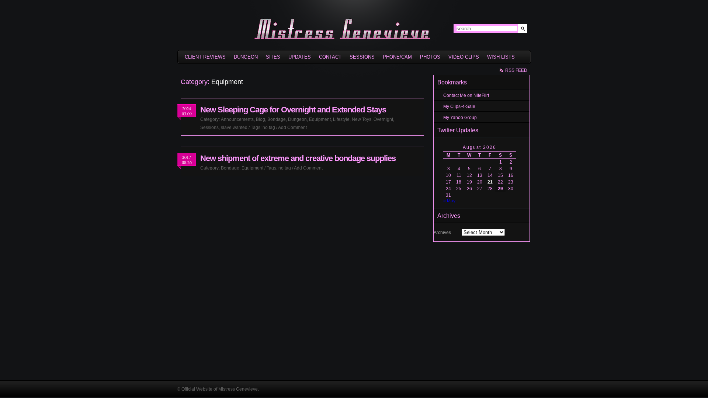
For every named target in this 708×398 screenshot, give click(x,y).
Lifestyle (341, 119)
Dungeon (246, 57)
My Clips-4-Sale (459, 106)
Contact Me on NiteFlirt (466, 95)
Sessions (362, 57)
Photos (430, 57)
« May (449, 200)
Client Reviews (205, 57)
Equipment (320, 119)
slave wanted (234, 127)
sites (273, 57)
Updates (299, 57)
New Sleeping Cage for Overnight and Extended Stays (293, 109)
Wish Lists (501, 57)
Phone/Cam (397, 57)
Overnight (383, 119)
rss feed (516, 70)
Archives (442, 232)
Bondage (276, 119)
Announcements (237, 119)
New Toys (361, 119)
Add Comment (292, 127)
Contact (330, 57)
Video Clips (463, 57)
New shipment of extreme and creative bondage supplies (298, 158)
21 (490, 182)
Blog (260, 119)
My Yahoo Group (460, 117)
